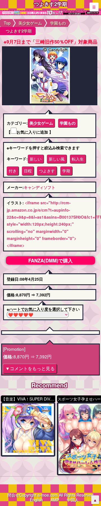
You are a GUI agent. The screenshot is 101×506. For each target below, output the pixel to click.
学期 (66, 170)
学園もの (67, 123)
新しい (36, 159)
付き (13, 170)
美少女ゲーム (41, 123)
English (36, 500)
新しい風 (57, 159)
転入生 (78, 159)
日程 (28, 170)
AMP (55, 500)
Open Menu (93, 7)
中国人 (73, 500)
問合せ (13, 495)
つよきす (47, 170)
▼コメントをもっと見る (30, 368)
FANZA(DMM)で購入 (50, 260)
